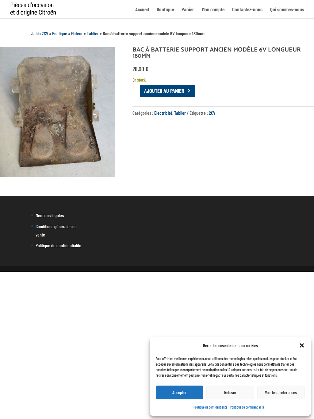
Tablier (93, 33)
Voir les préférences (281, 392)
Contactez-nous (247, 9)
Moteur (77, 33)
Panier (188, 9)
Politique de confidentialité (210, 407)
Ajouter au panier (164, 90)
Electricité (163, 113)
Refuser (230, 392)
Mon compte (213, 9)
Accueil (142, 9)
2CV (212, 113)
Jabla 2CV (39, 33)
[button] (302, 345)
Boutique (165, 9)
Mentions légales (50, 215)
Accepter (179, 392)
